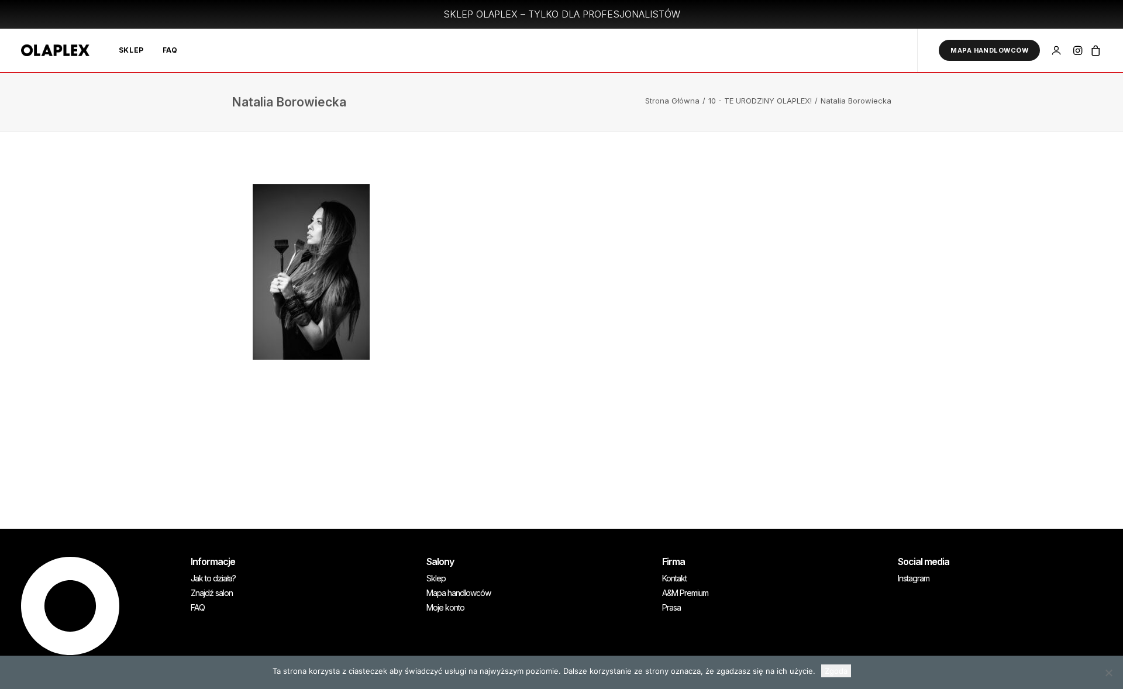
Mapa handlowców (458, 593)
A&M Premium (685, 593)
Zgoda (836, 671)
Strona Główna (672, 100)
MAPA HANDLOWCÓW (989, 50)
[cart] (1094, 50)
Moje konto (445, 607)
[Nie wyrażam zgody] (1108, 672)
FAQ (170, 50)
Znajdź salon (212, 593)
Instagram (913, 578)
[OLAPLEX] (55, 50)
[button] (1079, 50)
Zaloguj (1058, 45)
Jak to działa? (213, 578)
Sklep (436, 578)
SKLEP (131, 50)
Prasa (671, 607)
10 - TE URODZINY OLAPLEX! (760, 100)
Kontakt (674, 578)
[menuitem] (131, 50)
